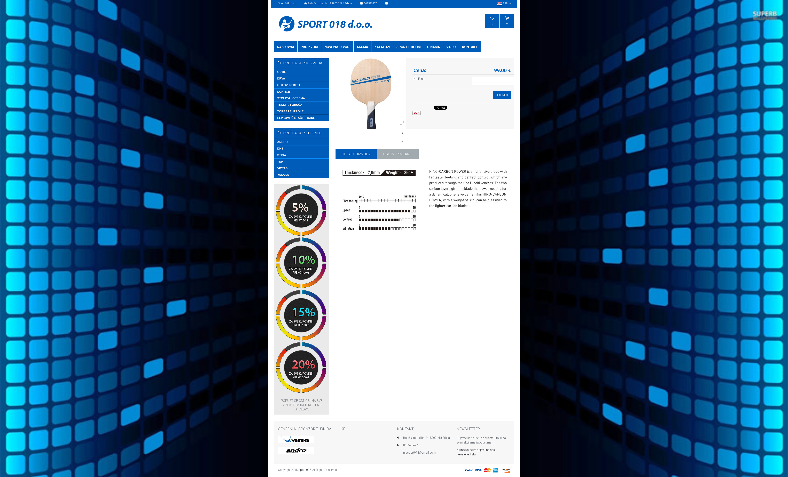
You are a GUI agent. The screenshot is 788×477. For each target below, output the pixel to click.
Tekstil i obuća (289, 104)
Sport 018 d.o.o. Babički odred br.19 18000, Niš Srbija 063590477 (327, 3)
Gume (281, 72)
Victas (282, 168)
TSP (280, 161)
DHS (280, 148)
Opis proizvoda (356, 154)
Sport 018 (304, 469)
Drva (281, 78)
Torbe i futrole (290, 111)
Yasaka (283, 174)
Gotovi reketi (288, 85)
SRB (505, 3)
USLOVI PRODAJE (397, 154)
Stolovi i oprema (291, 98)
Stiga (281, 155)
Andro (282, 142)
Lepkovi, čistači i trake (296, 118)
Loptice (283, 91)
